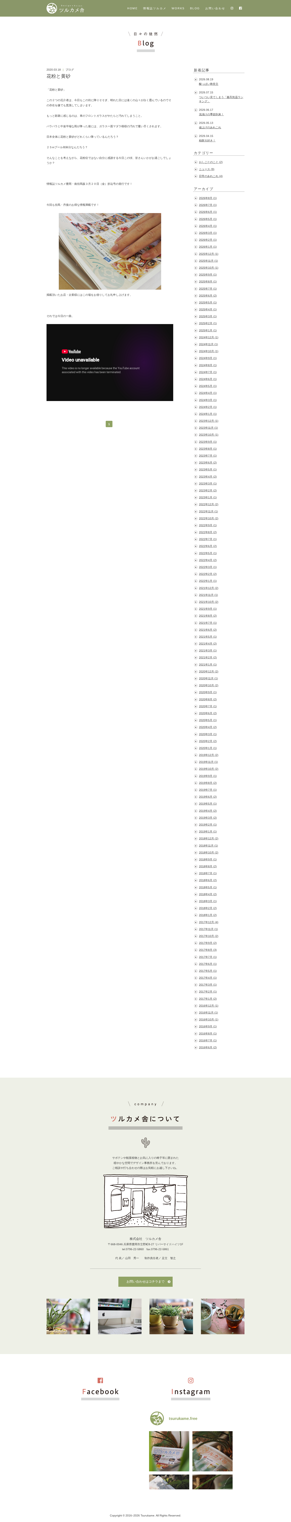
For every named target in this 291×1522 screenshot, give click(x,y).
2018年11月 (208, 845)
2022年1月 (208, 580)
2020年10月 (208, 685)
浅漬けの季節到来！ (211, 114)
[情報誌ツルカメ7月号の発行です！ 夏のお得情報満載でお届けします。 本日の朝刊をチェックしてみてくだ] (169, 1451)
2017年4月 (208, 977)
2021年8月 (208, 615)
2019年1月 (208, 831)
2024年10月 (208, 351)
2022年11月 (208, 511)
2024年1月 (208, 413)
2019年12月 (208, 755)
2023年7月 (208, 455)
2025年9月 (208, 274)
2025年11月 (208, 260)
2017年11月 (208, 929)
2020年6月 (208, 713)
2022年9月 (208, 525)
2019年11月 (208, 761)
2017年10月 (208, 936)
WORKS (178, 8)
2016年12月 (208, 1005)
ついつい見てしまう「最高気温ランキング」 (221, 99)
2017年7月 (208, 957)
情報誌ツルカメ (154, 8)
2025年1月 (208, 330)
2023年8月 (208, 448)
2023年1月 (208, 497)
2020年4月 (208, 727)
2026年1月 (208, 246)
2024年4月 (208, 392)
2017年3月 (208, 984)
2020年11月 (208, 678)
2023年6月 (208, 462)
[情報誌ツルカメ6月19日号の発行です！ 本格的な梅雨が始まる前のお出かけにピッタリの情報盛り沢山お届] (212, 1451)
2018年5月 (208, 887)
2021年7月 (208, 622)
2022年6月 (208, 546)
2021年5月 (208, 636)
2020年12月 (208, 671)
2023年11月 (208, 427)
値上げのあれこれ (210, 127)
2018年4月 (208, 894)
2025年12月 (208, 253)
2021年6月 (208, 629)
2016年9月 (208, 1026)
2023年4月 (208, 476)
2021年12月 (208, 588)
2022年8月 (208, 532)
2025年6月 (208, 295)
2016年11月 (208, 1012)
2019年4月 (208, 810)
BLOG (195, 8)
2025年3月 (208, 316)
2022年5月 (208, 553)
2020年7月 (208, 706)
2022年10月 (208, 518)
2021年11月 (208, 594)
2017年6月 (208, 963)
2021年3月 (208, 650)
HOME (132, 8)
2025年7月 (208, 288)
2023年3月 (208, 483)
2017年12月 (208, 922)
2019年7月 (208, 789)
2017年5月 (208, 970)
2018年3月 (208, 901)
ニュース (206, 169)
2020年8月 (208, 699)
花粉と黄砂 (58, 76)
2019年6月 (208, 796)
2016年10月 (208, 1019)
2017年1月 (208, 998)
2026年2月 (208, 239)
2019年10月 (208, 768)
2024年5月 (208, 386)
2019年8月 (208, 782)
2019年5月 (208, 803)
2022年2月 (208, 574)
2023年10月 (208, 434)
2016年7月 (208, 1040)
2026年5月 (208, 219)
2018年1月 (208, 915)
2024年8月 (208, 365)
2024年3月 (208, 400)
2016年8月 (208, 1033)
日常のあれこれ (211, 176)
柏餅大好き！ (207, 140)
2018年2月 (208, 908)
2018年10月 (208, 852)
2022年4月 (208, 560)
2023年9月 (208, 441)
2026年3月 (208, 232)
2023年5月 (208, 469)
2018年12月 (208, 838)
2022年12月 (208, 504)
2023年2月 (208, 490)
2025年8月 (208, 281)
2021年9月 (208, 608)
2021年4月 (208, 643)
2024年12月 (208, 337)
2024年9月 (208, 358)
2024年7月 (208, 372)
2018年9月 (208, 859)
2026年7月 (208, 205)
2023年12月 (208, 420)
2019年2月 (208, 824)
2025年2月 (208, 323)
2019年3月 (208, 817)
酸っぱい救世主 (208, 83)
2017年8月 (208, 949)
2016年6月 (208, 1047)
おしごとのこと (211, 162)
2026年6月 (208, 211)
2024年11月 (208, 344)
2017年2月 (208, 991)
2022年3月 (208, 567)
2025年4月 (208, 309)
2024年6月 (208, 379)
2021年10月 (208, 601)
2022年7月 (208, 539)
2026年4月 (208, 226)
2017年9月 (208, 942)
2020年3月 (208, 734)
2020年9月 (208, 692)
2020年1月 (208, 748)
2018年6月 (208, 880)
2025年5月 (208, 302)
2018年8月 (208, 866)
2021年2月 (208, 657)
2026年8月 (208, 198)
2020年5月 (208, 720)
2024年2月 (208, 407)
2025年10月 (208, 267)
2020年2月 (208, 741)
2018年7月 (208, 873)
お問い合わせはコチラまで (145, 1281)
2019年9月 (208, 776)
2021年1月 (208, 664)
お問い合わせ (215, 8)
